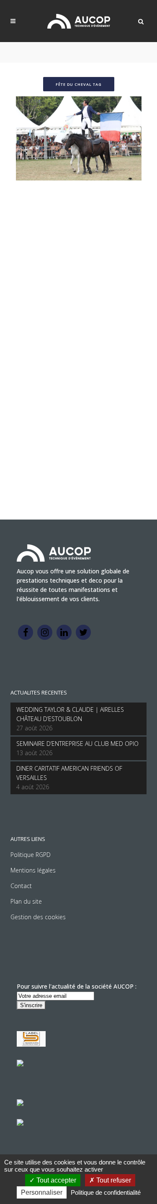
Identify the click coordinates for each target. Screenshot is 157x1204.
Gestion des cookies (38, 917)
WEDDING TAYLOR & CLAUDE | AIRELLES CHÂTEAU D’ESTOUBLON (70, 714)
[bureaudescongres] (20, 1104)
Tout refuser (113, 1180)
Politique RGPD (30, 855)
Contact (21, 886)
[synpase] (20, 1123)
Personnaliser (41, 1192)
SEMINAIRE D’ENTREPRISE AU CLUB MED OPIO (77, 744)
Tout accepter (55, 1180)
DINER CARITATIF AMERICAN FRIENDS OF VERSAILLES (69, 773)
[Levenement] (20, 1064)
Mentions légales (33, 870)
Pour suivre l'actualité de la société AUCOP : (76, 986)
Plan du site (26, 901)
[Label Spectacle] (31, 1044)
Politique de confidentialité (106, 1192)
